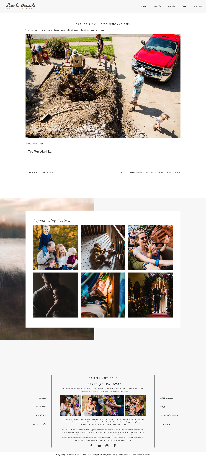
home (143, 6)
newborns (41, 406)
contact (198, 6)
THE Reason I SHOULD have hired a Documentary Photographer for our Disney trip (150, 243)
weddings (41, 415)
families (42, 398)
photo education (169, 415)
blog (162, 406)
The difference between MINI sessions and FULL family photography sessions (55, 243)
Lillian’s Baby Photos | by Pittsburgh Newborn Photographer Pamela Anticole (103, 243)
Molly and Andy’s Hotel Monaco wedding (149, 172)
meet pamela (166, 398)
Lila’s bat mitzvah (40, 172)
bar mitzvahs (39, 424)
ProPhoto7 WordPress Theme (134, 454)
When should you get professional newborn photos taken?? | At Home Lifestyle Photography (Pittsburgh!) (55, 291)
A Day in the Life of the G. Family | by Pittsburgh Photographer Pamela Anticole (103, 290)
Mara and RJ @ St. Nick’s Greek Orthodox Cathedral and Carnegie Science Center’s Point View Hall (150, 291)
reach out (165, 424)
